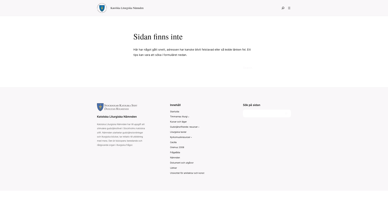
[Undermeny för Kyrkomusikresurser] (191, 137)
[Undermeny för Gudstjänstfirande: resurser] (198, 127)
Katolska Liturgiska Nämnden (127, 8)
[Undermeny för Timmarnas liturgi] (188, 116)
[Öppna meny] (289, 8)
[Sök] (283, 8)
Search (247, 67)
